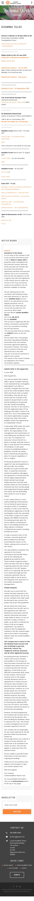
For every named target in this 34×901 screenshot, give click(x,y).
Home (24, 868)
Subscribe (17, 812)
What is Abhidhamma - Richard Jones (15, 193)
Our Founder (13, 868)
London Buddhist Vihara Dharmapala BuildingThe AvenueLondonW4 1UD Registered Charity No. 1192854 (18, 847)
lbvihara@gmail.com (17, 837)
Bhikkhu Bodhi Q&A (8, 61)
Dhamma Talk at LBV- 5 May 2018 (13, 102)
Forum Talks (5, 158)
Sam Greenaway (25, 891)
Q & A (3, 224)
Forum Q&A (5, 177)
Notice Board (8, 865)
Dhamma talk (6, 220)
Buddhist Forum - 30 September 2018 (15, 88)
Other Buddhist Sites (24, 865)
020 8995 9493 (15, 833)
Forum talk (5, 172)
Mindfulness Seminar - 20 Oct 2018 (14, 68)
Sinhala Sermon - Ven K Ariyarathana (14, 208)
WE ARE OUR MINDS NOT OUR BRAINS (14, 122)
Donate (17, 875)
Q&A (3, 142)
